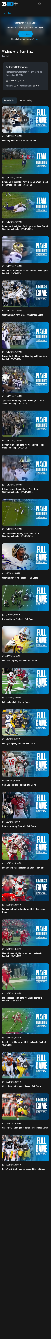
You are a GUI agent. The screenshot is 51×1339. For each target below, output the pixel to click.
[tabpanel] (25, 639)
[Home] (10, 4)
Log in (37, 39)
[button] (39, 4)
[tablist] (17, 100)
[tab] (9, 100)
